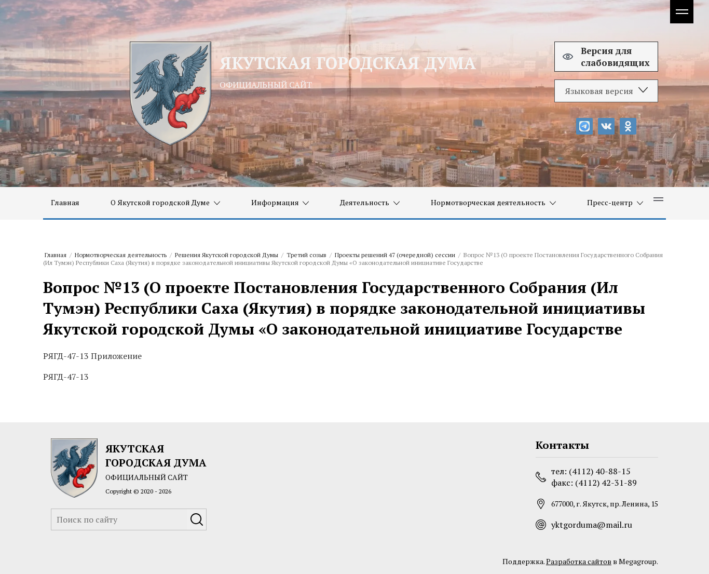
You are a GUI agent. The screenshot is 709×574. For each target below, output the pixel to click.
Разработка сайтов (578, 561)
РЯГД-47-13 (66, 376)
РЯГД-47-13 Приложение (92, 356)
